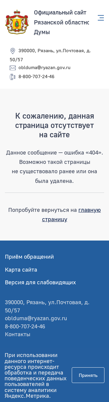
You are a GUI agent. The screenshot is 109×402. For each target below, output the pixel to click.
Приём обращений (29, 256)
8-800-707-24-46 (36, 76)
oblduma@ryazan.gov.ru (44, 67)
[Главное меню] (99, 18)
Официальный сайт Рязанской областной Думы (64, 21)
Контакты (17, 333)
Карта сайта (21, 269)
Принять (88, 375)
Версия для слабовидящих (40, 282)
